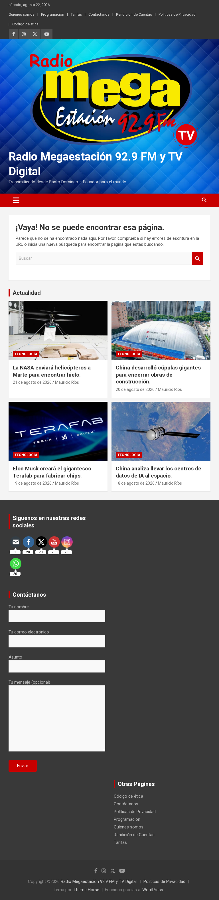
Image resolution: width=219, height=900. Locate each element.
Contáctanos (99, 14)
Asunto (15, 657)
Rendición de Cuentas (134, 14)
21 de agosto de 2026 (32, 382)
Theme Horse (86, 889)
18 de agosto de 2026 (135, 483)
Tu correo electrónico (29, 632)
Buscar (197, 258)
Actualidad (27, 292)
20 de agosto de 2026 (135, 389)
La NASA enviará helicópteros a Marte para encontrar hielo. (52, 371)
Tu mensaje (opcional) (29, 682)
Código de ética (25, 24)
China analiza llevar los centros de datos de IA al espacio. (158, 472)
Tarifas (76, 14)
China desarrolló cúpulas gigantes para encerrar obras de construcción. (158, 374)
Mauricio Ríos (67, 382)
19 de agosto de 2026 (32, 483)
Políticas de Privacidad (177, 14)
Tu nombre (19, 607)
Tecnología (26, 354)
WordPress (152, 889)
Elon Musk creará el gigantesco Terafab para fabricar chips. (52, 472)
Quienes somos (22, 14)
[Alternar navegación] (16, 200)
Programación (52, 14)
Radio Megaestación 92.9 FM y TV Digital (99, 881)
